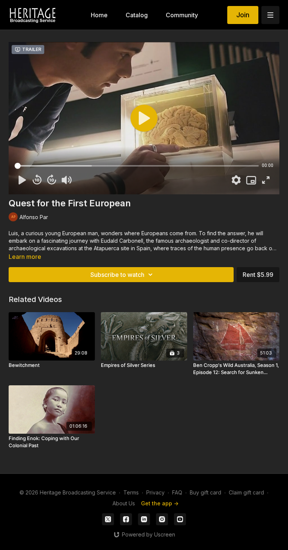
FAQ (177, 492)
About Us (123, 503)
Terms (131, 492)
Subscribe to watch (117, 274)
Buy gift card (205, 492)
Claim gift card (246, 492)
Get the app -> (159, 503)
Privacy (155, 492)
